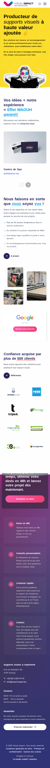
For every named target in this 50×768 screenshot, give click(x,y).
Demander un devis (25, 499)
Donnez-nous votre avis (25, 329)
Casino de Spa (13, 169)
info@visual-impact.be (16, 682)
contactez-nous (26, 123)
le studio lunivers (25, 759)
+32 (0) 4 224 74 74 (15, 678)
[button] (28, 184)
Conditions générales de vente (19, 749)
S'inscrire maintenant (23, 727)
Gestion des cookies (32, 752)
